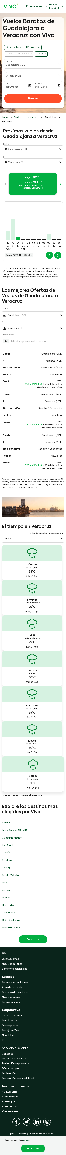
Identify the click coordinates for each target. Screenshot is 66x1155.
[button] (33, 47)
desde (6, 144)
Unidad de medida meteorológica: (46, 533)
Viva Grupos (8, 1102)
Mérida (6, 898)
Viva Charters (9, 1107)
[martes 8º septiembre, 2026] (59, 239)
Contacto (7, 1054)
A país (11, 1134)
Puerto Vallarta (10, 875)
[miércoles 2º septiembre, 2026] (28, 239)
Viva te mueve (10, 1111)
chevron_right (60, 183)
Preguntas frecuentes (14, 1059)
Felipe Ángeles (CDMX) (14, 830)
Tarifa (39, 54)
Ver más (33, 939)
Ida (7, 84)
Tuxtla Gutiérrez (11, 928)
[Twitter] (26, 1122)
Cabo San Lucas (11, 920)
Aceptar (33, 1148)
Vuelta (38, 84)
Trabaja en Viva (10, 1030)
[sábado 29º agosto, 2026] (8, 235)
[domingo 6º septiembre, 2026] (49, 237)
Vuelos (18, 117)
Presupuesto (8, 335)
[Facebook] (16, 1122)
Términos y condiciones (15, 982)
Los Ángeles (8, 845)
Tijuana (6, 823)
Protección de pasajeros (15, 1063)
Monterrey (8, 860)
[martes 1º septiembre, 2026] (23, 239)
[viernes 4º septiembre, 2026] (39, 239)
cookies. (28, 1140)
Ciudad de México (12, 838)
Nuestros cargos (11, 997)
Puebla (5, 883)
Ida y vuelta (12, 47)
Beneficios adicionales (14, 969)
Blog (4, 1040)
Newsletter (8, 1035)
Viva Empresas (10, 1097)
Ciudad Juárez (10, 913)
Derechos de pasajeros (15, 992)
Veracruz (7, 890)
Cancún (6, 853)
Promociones (34, 6)
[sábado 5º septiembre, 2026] (44, 239)
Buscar (33, 98)
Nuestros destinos (12, 964)
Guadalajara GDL (15, 65)
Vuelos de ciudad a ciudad (42, 1134)
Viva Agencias (9, 1092)
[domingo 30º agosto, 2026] (13, 229)
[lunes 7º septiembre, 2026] (54, 239)
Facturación (9, 1073)
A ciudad (21, 1134)
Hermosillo (8, 905)
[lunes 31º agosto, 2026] (18, 238)
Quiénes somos (10, 959)
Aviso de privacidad (12, 987)
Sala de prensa (10, 1025)
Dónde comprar (11, 1068)
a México (33, 117)
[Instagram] (47, 1122)
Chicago (6, 868)
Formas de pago (11, 1002)
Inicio (5, 117)
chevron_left (5, 183)
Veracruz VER (13, 76)
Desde (9, 62)
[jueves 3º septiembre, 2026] (33, 239)
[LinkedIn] (37, 1122)
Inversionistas (9, 1020)
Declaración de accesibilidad (18, 1078)
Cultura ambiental (12, 1016)
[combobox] (33, 149)
